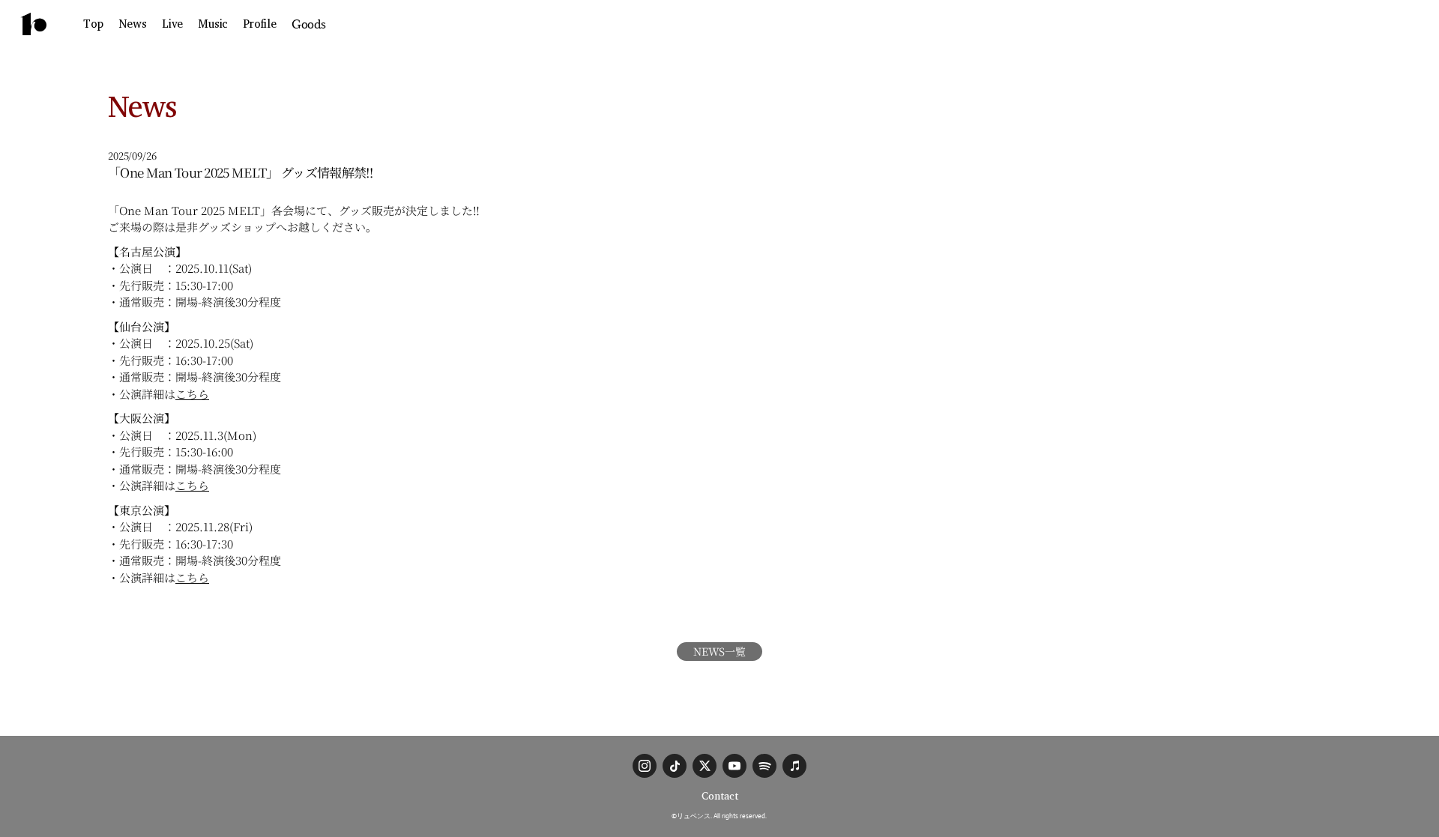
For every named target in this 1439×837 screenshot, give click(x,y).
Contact (720, 796)
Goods (309, 23)
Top (93, 23)
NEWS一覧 (719, 651)
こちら (192, 394)
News (132, 23)
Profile (260, 23)
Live (172, 23)
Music (213, 23)
